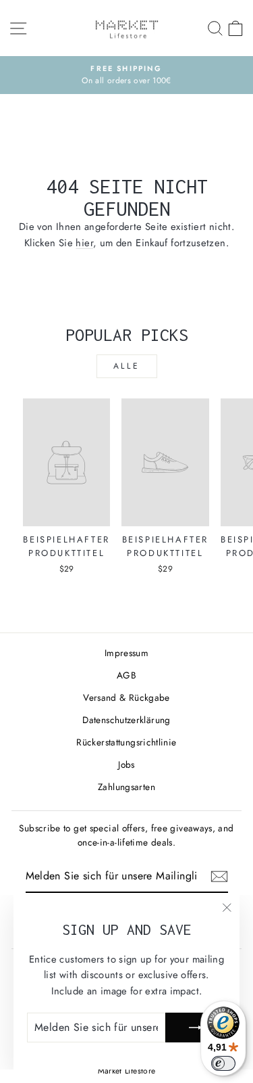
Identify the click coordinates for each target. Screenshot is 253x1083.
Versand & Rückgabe (126, 697)
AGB (126, 675)
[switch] (223, 1063)
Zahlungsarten (126, 786)
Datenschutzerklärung (126, 720)
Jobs (126, 764)
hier (84, 242)
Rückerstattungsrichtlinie (126, 742)
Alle (126, 366)
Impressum (126, 653)
